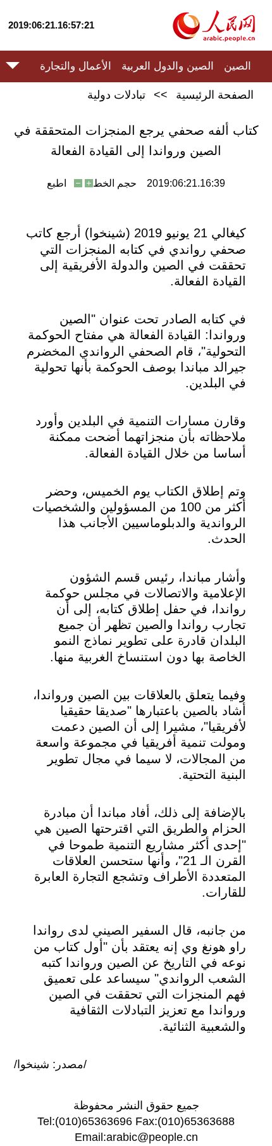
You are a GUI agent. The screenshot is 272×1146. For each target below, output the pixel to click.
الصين (237, 66)
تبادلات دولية (116, 95)
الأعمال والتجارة (75, 66)
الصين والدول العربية (167, 66)
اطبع (56, 183)
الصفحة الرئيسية (215, 95)
